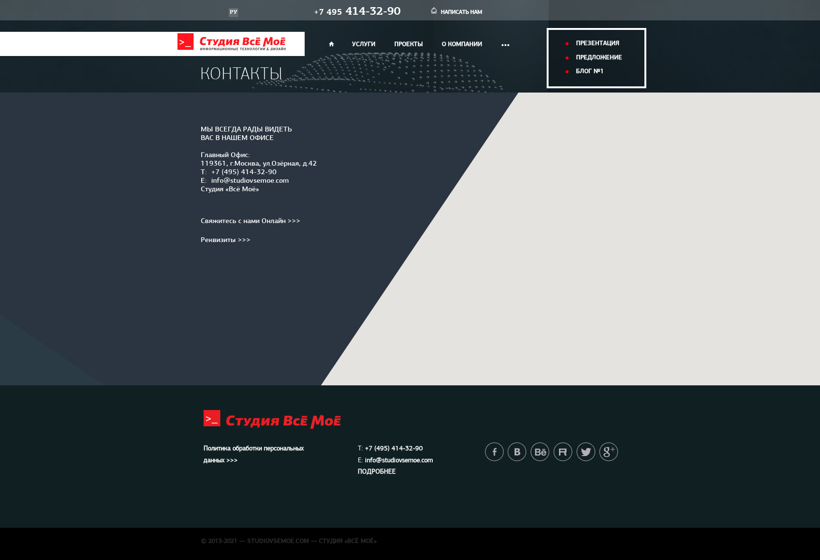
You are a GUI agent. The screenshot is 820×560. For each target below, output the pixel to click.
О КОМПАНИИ (462, 44)
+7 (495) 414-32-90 (244, 172)
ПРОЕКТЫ (408, 44)
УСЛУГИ (363, 44)
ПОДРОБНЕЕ (377, 472)
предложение (599, 58)
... (505, 42)
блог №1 (590, 71)
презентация (597, 43)
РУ (233, 12)
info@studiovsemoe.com (250, 181)
